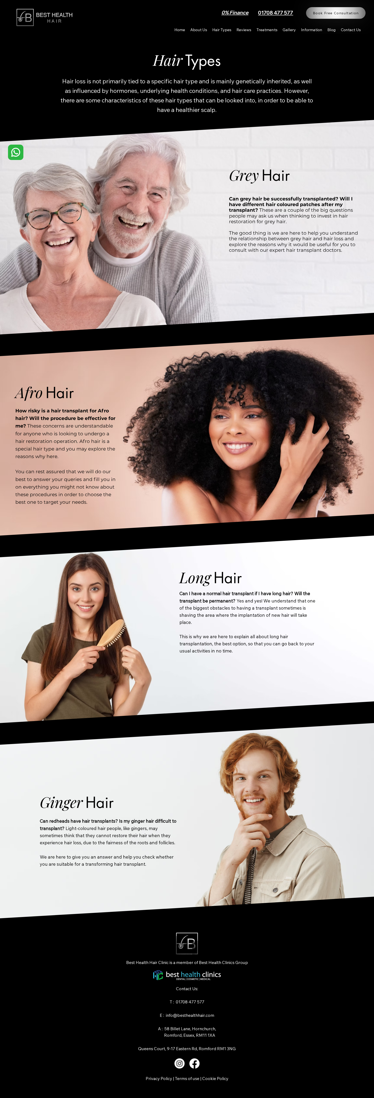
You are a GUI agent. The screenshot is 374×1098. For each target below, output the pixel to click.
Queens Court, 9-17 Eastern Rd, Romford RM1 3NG (187, 1048)
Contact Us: (187, 988)
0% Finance (234, 12)
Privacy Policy (159, 1078)
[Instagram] (179, 1063)
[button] (267, 29)
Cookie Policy (215, 1078)
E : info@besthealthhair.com (187, 1015)
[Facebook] (194, 1063)
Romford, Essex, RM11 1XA (187, 1035)
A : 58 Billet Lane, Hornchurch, (187, 1028)
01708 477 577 (275, 13)
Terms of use (187, 1078)
